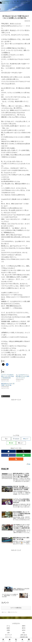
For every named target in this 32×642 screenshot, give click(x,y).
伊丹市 (23, 630)
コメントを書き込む (16, 607)
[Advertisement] (16, 417)
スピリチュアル (6, 396)
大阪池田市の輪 (23, 637)
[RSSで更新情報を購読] (16, 459)
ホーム (8, 625)
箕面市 (8, 628)
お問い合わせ (23, 634)
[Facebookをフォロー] (8, 455)
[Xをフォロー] (23, 451)
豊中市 (23, 628)
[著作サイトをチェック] (8, 451)
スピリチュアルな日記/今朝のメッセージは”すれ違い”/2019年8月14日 (7, 376)
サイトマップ (8, 634)
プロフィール (8, 637)
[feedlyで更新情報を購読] (23, 455)
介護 (8, 632)
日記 (24, 632)
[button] (21, 443)
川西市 (8, 630)
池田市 (23, 625)
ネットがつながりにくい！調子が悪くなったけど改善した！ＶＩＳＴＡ (22, 376)
